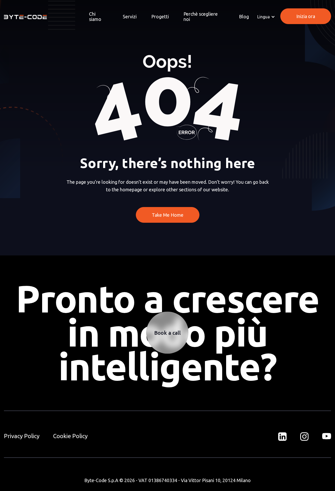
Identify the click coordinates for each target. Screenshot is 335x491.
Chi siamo (95, 16)
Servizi (130, 16)
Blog (244, 16)
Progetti (160, 16)
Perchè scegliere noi (200, 16)
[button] (266, 17)
